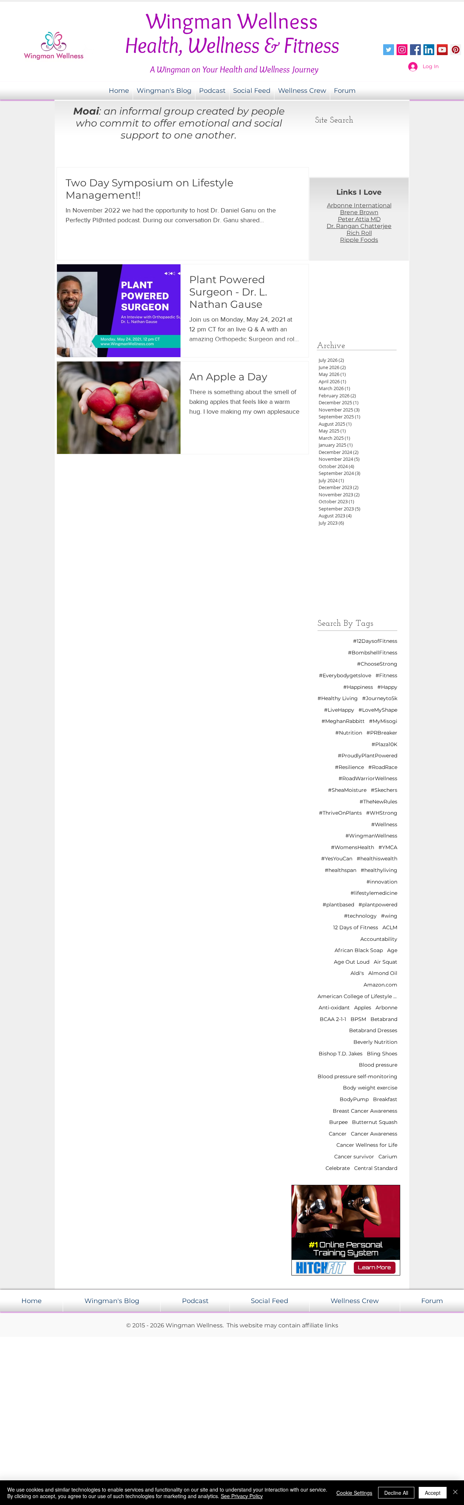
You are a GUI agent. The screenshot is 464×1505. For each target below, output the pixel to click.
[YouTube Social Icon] (442, 49)
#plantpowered (378, 904)
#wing (389, 916)
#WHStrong (381, 813)
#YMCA (387, 847)
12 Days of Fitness (355, 927)
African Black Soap (359, 950)
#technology (360, 916)
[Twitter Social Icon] (388, 49)
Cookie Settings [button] (354, 1492)
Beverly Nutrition (375, 1042)
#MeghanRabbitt (343, 721)
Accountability (378, 939)
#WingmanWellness (371, 835)
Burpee (338, 1122)
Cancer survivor (354, 1156)
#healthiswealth (377, 858)
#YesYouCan (336, 858)
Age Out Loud (351, 962)
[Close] (455, 1492)
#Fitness (386, 675)
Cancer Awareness (374, 1133)
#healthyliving (379, 870)
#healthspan (340, 870)
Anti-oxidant (334, 1007)
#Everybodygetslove (345, 675)
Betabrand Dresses (373, 1030)
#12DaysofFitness (375, 641)
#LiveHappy (339, 710)
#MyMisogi (383, 721)
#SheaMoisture (347, 790)
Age (392, 950)
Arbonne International (359, 205)
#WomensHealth (352, 847)
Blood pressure (378, 1065)
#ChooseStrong (377, 664)
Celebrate (338, 1168)
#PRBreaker (381, 732)
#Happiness (358, 687)
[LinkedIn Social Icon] (428, 49)
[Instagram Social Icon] (402, 49)
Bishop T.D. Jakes (340, 1053)
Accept (432, 1492)
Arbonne (386, 1007)
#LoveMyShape (378, 710)
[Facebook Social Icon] (415, 49)
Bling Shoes (382, 1053)
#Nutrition (348, 732)
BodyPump (354, 1099)
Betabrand (383, 1019)
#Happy (387, 687)
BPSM (358, 1019)
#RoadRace (382, 767)
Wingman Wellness (232, 21)
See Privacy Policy (242, 1496)
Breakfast (385, 1099)
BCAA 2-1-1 (333, 1019)
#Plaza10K (384, 744)
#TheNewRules (378, 801)
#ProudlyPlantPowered (367, 755)
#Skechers (384, 790)
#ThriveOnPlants (340, 813)
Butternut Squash (374, 1122)
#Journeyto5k (379, 698)
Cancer (338, 1133)
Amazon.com (380, 984)
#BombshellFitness (372, 652)
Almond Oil (382, 973)
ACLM (389, 927)
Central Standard (375, 1168)
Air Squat (385, 962)
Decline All (396, 1492)
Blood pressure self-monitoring (357, 1076)
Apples (362, 1007)
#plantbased (338, 904)
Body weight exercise (370, 1087)
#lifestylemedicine (374, 893)
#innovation (381, 881)
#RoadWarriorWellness (368, 778)
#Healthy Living (338, 698)
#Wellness (384, 824)
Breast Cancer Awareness (365, 1111)
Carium (387, 1156)
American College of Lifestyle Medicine (357, 996)
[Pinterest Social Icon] (455, 49)
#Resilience (349, 767)
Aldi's (357, 973)
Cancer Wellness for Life (366, 1145)
